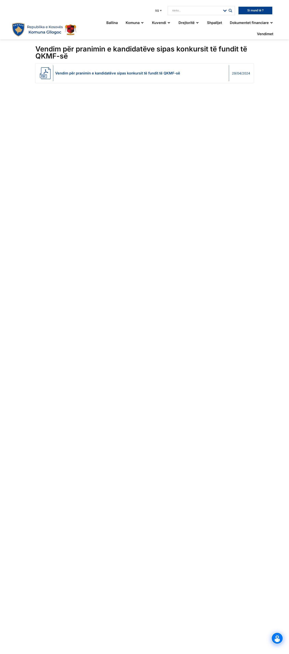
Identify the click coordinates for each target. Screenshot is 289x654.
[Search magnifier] (230, 10)
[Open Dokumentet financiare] (271, 22)
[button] (158, 10)
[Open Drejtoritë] (197, 22)
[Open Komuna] (142, 22)
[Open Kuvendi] (169, 22)
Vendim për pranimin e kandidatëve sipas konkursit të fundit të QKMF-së (117, 73)
